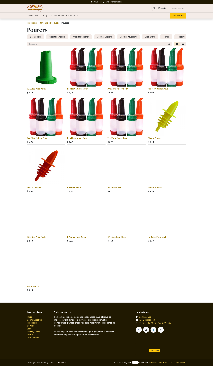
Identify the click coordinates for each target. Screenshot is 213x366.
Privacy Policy (33, 331)
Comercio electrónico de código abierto (167, 362)
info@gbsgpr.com (147, 320)
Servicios (31, 326)
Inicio (29, 317)
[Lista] (183, 44)
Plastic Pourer (155, 138)
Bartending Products (49, 23)
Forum (30, 334)
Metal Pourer (33, 286)
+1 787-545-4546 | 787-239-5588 (155, 323)
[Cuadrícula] (177, 44)
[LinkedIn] (153, 330)
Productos (32, 23)
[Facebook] (139, 330)
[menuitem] (30, 15)
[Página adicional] (161, 330)
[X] (146, 330)
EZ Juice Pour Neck (36, 88)
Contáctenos (178, 15)
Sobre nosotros (34, 320)
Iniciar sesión (178, 8)
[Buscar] (169, 44)
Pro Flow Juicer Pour (77, 88)
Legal (29, 328)
